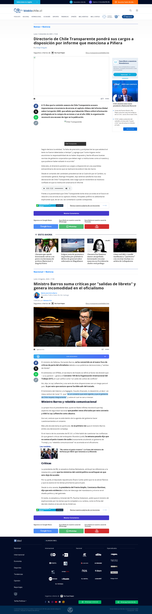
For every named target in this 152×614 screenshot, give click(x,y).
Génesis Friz (47, 300)
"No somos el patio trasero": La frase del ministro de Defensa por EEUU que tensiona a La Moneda (82, 451)
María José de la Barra (49, 293)
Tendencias (65, 17)
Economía (47, 17)
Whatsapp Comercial (91, 602)
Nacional (26, 17)
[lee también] (50, 454)
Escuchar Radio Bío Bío (126, 2)
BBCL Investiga (83, 17)
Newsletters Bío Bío (80, 2)
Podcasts (17, 17)
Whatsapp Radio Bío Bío (128, 602)
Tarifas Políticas (19, 601)
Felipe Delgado (41, 48)
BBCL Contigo (95, 17)
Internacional (36, 17)
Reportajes (18, 587)
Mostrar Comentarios (71, 213)
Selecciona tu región (24, 2)
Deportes (56, 17)
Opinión (73, 17)
